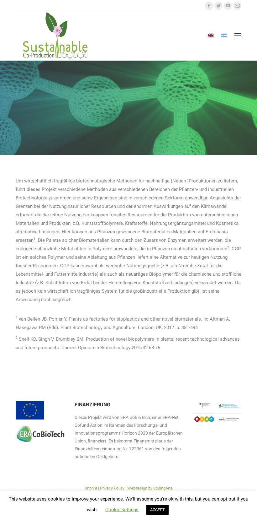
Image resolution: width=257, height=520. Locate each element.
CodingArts (163, 488)
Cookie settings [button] (122, 509)
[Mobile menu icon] (237, 35)
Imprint (91, 488)
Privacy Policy (112, 488)
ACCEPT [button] (157, 509)
